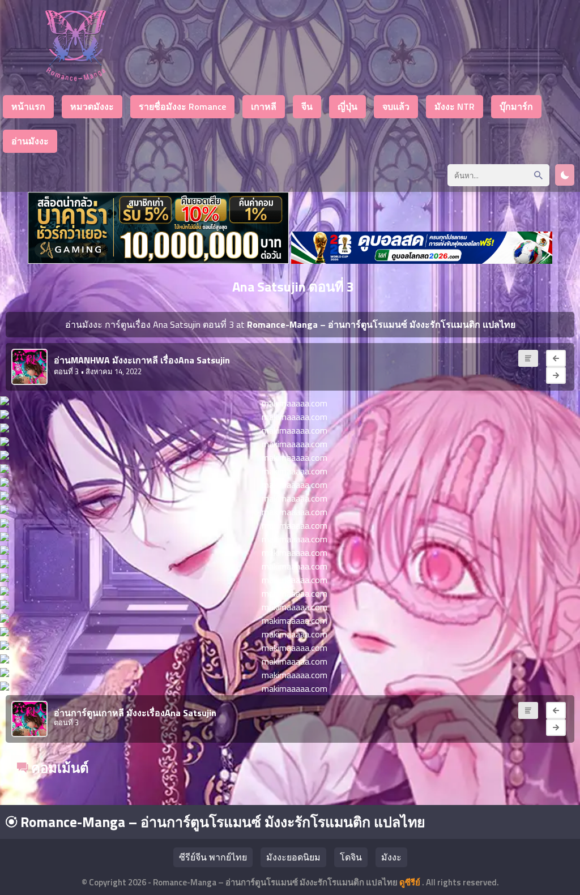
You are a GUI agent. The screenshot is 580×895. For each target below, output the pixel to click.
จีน (307, 106)
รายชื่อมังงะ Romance (182, 106)
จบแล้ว (396, 106)
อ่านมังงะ (30, 141)
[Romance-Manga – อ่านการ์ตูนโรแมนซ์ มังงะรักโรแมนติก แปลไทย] (76, 77)
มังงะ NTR (454, 106)
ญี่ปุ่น (347, 106)
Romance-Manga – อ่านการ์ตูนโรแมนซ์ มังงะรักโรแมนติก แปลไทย (221, 822)
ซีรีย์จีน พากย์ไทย (213, 857)
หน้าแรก (28, 106)
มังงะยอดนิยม (293, 857)
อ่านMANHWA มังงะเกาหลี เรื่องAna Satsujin (142, 360)
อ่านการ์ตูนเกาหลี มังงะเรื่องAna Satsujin (135, 713)
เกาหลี (263, 106)
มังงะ (391, 857)
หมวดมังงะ (92, 106)
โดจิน (351, 857)
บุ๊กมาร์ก (516, 106)
